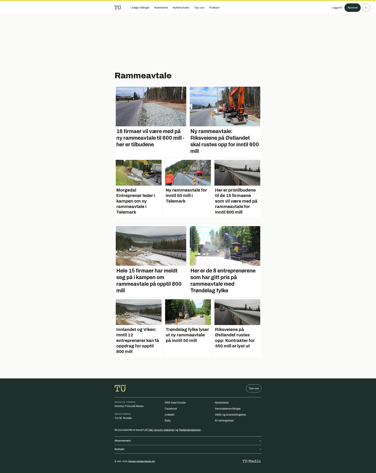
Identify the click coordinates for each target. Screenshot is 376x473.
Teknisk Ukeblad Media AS (141, 461)
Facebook (171, 408)
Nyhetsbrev (222, 402)
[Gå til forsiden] (118, 7)
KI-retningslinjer (224, 420)
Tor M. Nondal (123, 418)
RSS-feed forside (175, 402)
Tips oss (254, 388)
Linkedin (169, 414)
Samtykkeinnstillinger (228, 408)
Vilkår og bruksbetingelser (230, 414)
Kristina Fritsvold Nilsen (129, 406)
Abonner (353, 7)
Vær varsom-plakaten (161, 429)
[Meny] (366, 8)
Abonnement (123, 440)
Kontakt (119, 449)
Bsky (168, 420)
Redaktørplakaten (190, 429)
